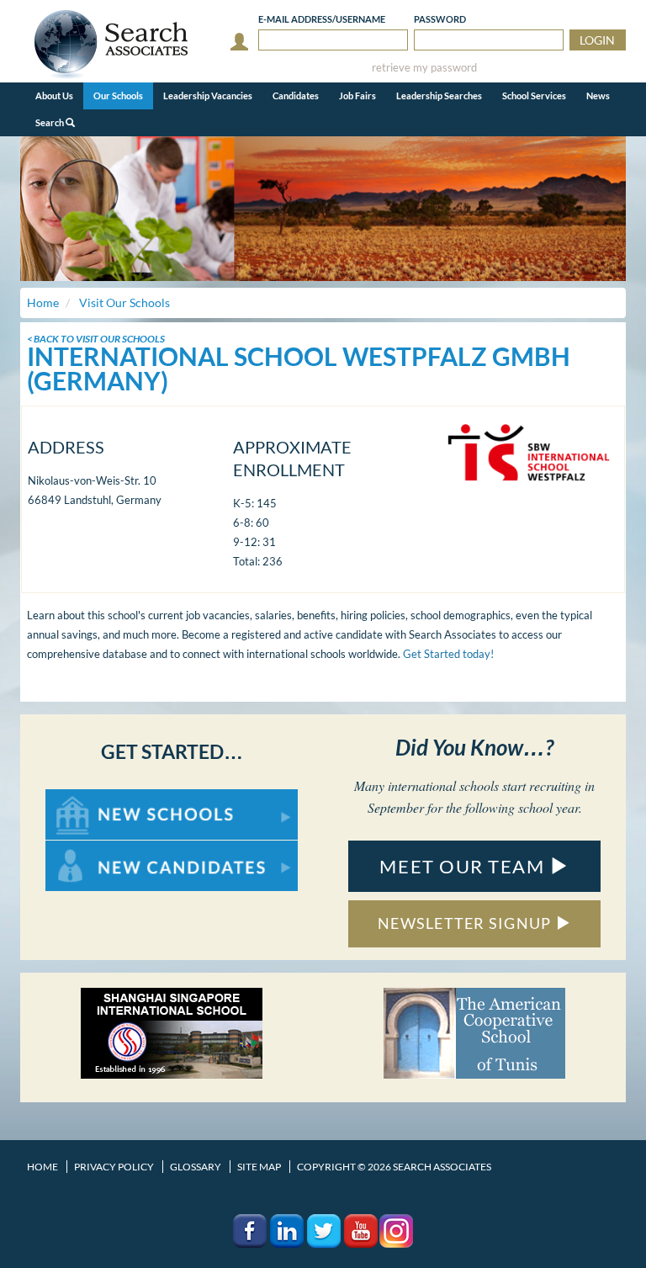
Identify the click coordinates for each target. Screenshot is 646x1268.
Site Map (259, 1166)
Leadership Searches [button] (439, 95)
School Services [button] (534, 95)
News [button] (598, 95)
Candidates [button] (296, 95)
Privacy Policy (114, 1166)
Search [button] (50, 122)
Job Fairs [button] (357, 95)
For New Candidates (98, 848)
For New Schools (89, 797)
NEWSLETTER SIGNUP (466, 923)
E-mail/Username (321, 18)
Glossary (195, 1166)
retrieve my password (424, 67)
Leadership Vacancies (207, 95)
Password (440, 18)
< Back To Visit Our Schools (96, 338)
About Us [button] (54, 95)
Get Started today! (448, 654)
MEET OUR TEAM (464, 866)
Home (42, 1166)
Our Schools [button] (118, 95)
